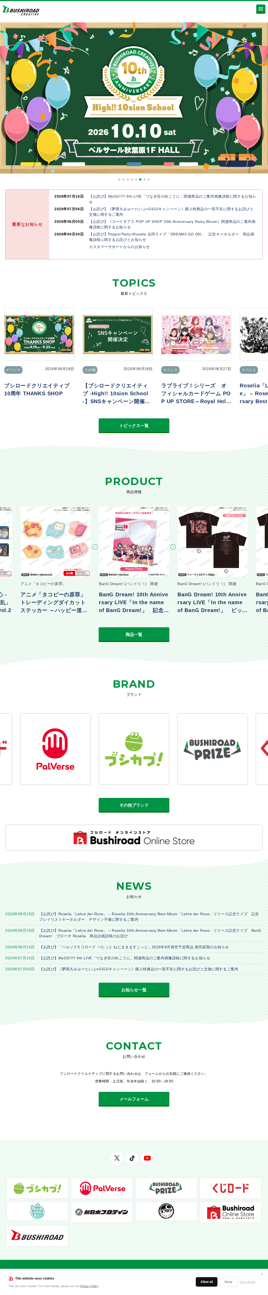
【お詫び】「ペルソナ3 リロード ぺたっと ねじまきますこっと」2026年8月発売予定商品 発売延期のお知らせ (134, 947)
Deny (228, 1282)
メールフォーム (134, 1099)
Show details (247, 1281)
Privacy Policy (89, 1286)
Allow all (206, 1282)
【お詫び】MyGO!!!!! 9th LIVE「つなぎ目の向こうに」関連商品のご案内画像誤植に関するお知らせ (124, 958)
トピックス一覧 (134, 425)
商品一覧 (134, 634)
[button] (119, 179)
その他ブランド (134, 805)
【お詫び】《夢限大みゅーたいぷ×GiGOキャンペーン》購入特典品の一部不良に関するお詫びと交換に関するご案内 (138, 969)
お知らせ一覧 (134, 990)
